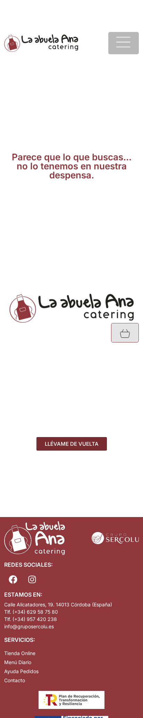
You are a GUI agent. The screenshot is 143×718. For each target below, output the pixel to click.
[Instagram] (32, 579)
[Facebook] (13, 579)
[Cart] (124, 332)
